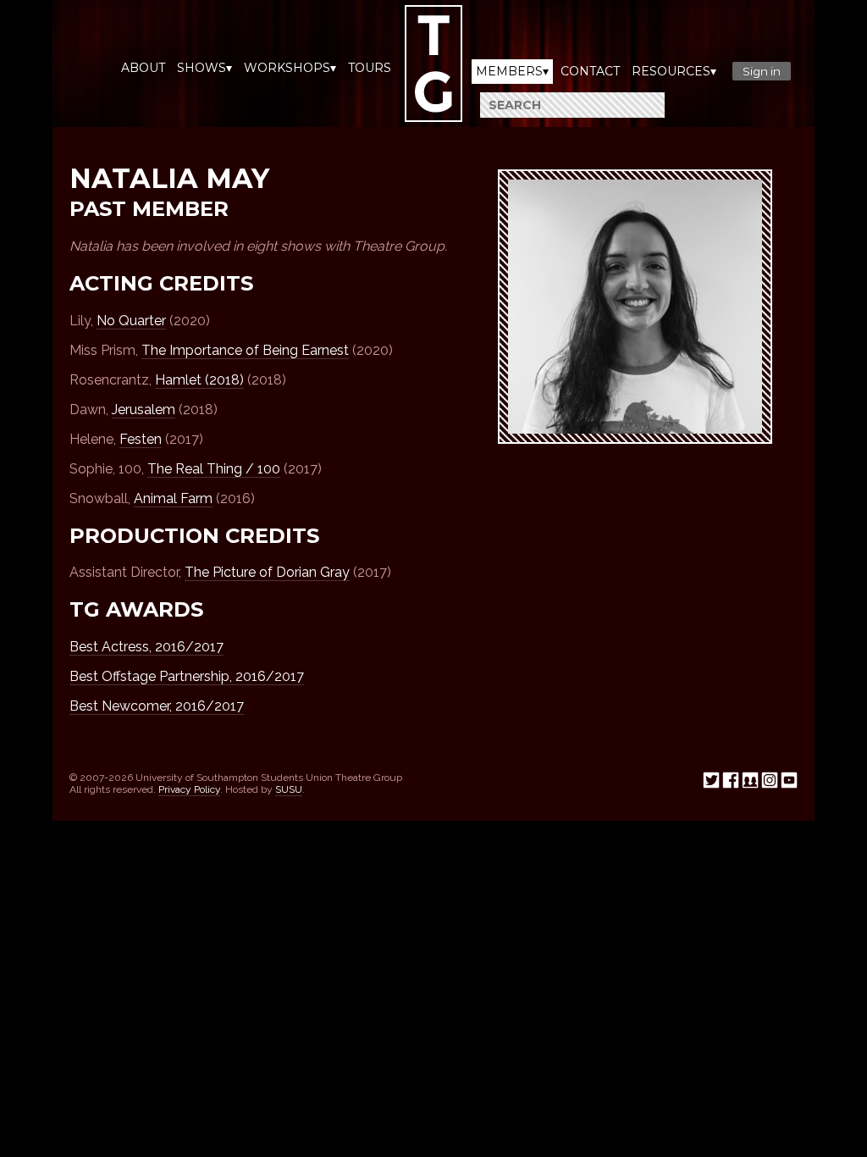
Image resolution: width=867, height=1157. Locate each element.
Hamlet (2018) (199, 380)
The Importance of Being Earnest (245, 350)
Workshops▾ (290, 67)
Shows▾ (204, 67)
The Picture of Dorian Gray (267, 572)
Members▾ (512, 71)
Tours (369, 67)
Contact (590, 71)
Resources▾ (674, 71)
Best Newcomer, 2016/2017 (156, 706)
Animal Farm (173, 498)
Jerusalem (143, 409)
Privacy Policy (189, 789)
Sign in (762, 71)
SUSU (288, 789)
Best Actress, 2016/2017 (146, 647)
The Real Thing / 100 (213, 469)
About (143, 67)
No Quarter (131, 321)
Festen (140, 439)
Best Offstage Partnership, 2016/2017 (186, 676)
